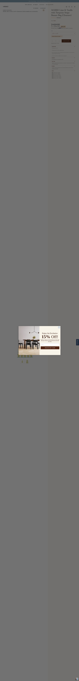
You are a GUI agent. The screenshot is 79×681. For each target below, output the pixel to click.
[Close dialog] (59, 327)
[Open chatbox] (77, 679)
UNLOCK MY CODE (50, 348)
